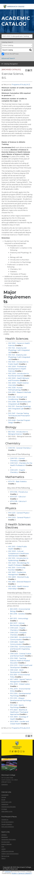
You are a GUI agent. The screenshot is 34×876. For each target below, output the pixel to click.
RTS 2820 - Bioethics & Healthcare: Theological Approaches (19, 712)
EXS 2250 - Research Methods (19, 392)
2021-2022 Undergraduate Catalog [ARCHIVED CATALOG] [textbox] (17, 36)
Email (3, 799)
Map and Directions (7, 826)
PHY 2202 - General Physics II (19, 517)
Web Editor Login (6, 811)
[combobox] (17, 36)
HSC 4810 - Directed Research (19, 582)
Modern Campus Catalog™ (22, 873)
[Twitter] (13, 751)
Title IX (3, 858)
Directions (4, 784)
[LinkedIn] (23, 751)
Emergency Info (6, 802)
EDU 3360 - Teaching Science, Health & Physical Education (20, 660)
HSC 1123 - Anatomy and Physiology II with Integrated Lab (19, 357)
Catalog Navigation (11, 64)
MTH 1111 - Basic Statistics (17, 481)
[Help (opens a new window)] (31, 70)
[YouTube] (15, 751)
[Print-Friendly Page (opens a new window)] (29, 70)
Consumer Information (8, 839)
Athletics (4, 834)
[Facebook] (10, 751)
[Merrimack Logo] (14, 6)
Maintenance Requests (8, 806)
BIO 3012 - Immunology (19, 618)
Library (3, 849)
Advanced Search (8, 58)
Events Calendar (6, 844)
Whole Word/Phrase (12, 54)
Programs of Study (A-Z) (21, 84)
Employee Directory (7, 822)
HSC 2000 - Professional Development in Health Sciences (17, 369)
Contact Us (4, 819)
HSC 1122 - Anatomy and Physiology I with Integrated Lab (19, 350)
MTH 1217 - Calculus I (18, 497)
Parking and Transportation (10, 853)
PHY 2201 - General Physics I (18, 513)
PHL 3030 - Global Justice (20, 684)
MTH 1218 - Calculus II (18, 501)
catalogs (8, 871)
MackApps (4, 804)
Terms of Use (5, 856)
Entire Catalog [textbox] (7, 45)
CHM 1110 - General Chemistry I (19, 448)
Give (2, 846)
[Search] (30, 50)
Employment (5, 842)
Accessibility (5, 795)
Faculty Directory (6, 824)
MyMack (4, 809)
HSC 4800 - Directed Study (18, 577)
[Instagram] (21, 751)
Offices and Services (7, 851)
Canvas (3, 797)
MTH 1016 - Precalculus (19, 492)
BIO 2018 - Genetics (17, 614)
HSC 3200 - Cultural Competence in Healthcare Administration (18, 553)
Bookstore (4, 837)
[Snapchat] (18, 751)
